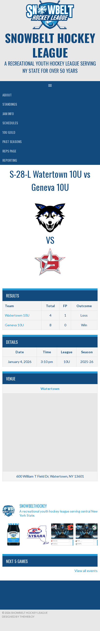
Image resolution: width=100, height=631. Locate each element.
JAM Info (8, 113)
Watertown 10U (17, 315)
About (7, 94)
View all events (86, 571)
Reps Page (9, 150)
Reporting (9, 160)
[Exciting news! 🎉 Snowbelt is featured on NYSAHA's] (38, 534)
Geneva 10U (14, 325)
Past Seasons (12, 141)
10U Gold (8, 132)
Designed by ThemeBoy (18, 616)
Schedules (10, 122)
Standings (9, 104)
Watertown (50, 389)
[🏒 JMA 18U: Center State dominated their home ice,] (87, 534)
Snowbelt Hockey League (50, 45)
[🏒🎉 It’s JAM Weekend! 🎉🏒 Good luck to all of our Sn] (13, 534)
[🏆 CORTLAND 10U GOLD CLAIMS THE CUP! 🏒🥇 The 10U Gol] (62, 534)
